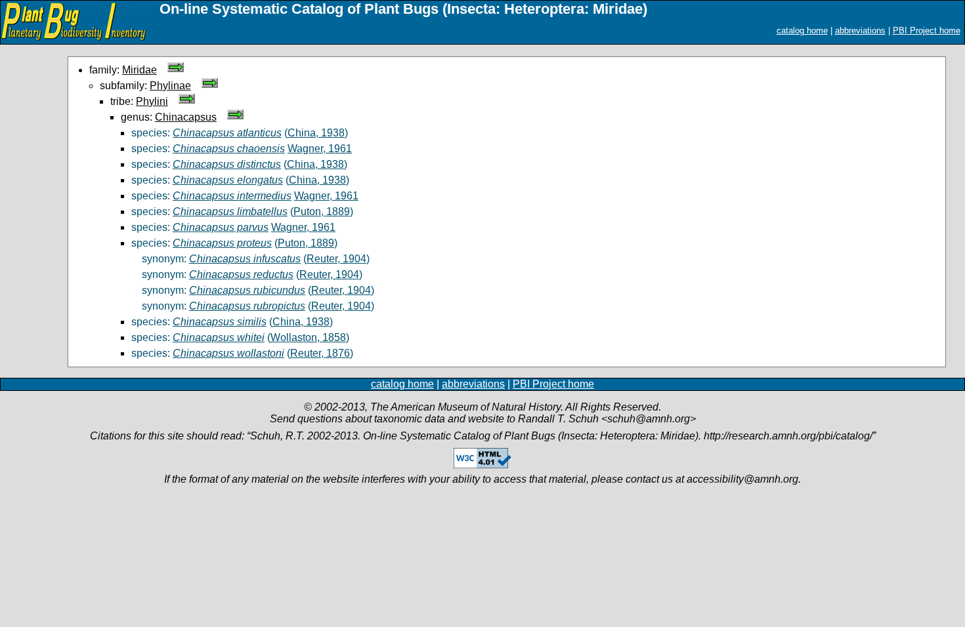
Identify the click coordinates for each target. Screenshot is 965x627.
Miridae (139, 69)
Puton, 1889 (321, 211)
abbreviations (860, 30)
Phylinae (170, 85)
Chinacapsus (186, 117)
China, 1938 (316, 132)
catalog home (802, 30)
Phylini (152, 101)
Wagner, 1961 (320, 148)
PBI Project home (926, 30)
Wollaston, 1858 (308, 337)
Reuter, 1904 (336, 258)
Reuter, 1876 (320, 353)
